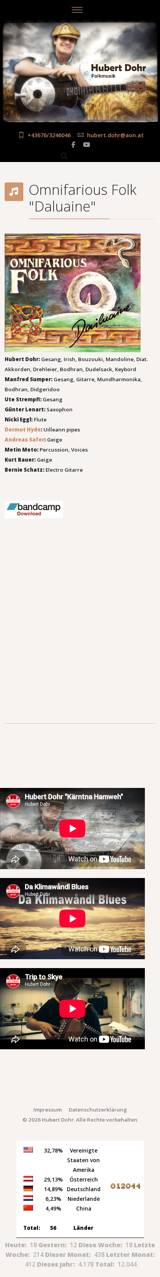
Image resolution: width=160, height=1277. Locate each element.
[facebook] (73, 144)
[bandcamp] (80, 509)
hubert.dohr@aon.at (115, 135)
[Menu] (76, 9)
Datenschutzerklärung (98, 1109)
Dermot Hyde (23, 429)
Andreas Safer (24, 439)
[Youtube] (86, 144)
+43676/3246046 (49, 135)
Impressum (47, 1109)
